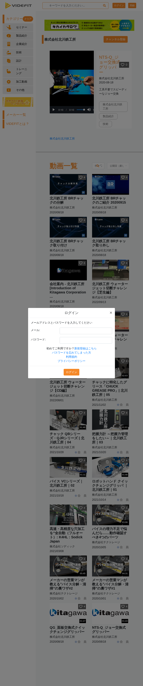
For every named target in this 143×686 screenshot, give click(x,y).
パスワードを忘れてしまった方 (71, 352)
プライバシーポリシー (71, 360)
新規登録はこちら (85, 348)
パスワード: (38, 339)
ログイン (71, 372)
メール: (35, 330)
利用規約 (71, 356)
